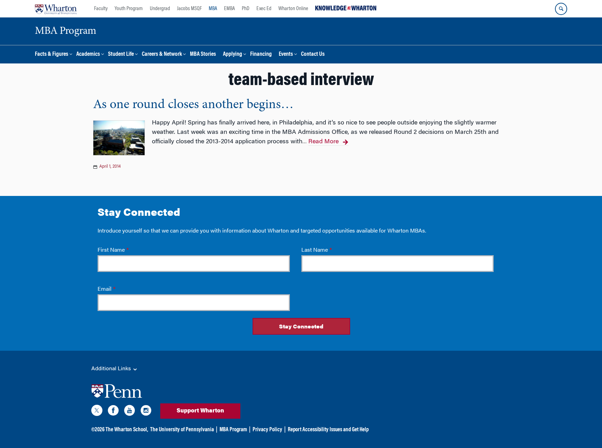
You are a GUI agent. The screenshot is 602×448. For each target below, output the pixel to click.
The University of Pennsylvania (182, 430)
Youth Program (129, 9)
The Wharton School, (127, 430)
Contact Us (313, 55)
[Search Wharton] (561, 9)
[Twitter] (96, 412)
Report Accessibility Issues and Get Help (328, 430)
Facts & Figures (51, 55)
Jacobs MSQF (189, 9)
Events (286, 55)
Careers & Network (162, 55)
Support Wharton (200, 411)
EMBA (229, 9)
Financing (261, 55)
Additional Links (111, 369)
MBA (213, 9)
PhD (245, 9)
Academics (88, 55)
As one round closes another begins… (193, 105)
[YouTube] (129, 412)
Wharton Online (293, 9)
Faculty (101, 9)
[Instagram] (146, 412)
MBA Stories (203, 55)
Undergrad (160, 9)
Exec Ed (263, 9)
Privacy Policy (267, 430)
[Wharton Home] (56, 8)
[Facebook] (113, 412)
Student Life (121, 55)
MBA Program (233, 430)
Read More (323, 142)
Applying (232, 55)
